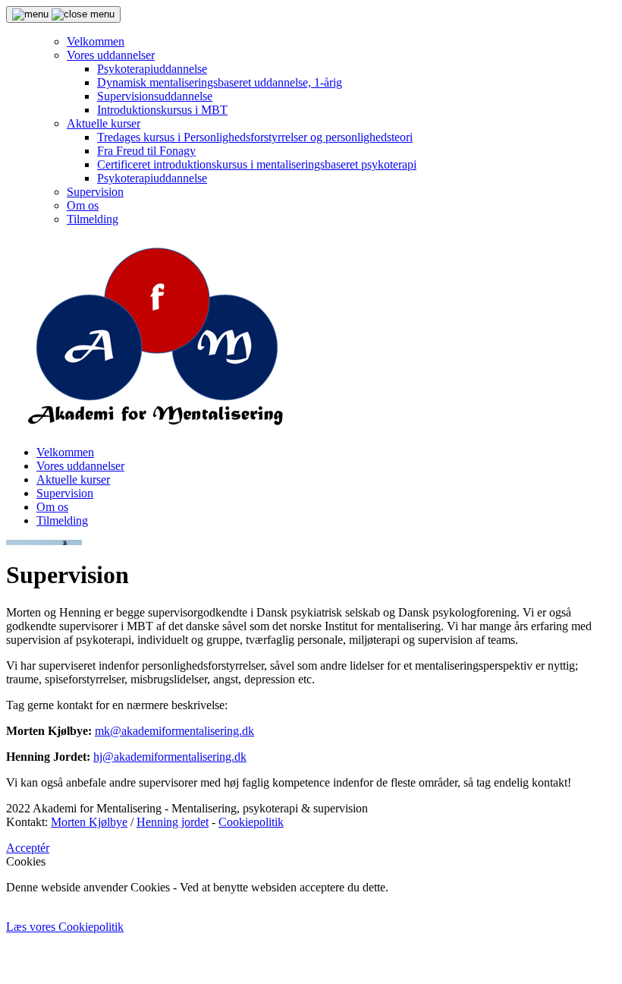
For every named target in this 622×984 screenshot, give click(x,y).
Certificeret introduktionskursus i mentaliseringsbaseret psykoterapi (256, 164)
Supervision (95, 191)
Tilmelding (92, 219)
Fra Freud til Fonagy (146, 150)
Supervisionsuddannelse (154, 96)
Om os (83, 205)
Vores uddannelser (111, 55)
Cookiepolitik (251, 821)
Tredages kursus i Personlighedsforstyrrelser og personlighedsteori (255, 137)
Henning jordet (173, 821)
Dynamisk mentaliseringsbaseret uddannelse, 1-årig (219, 82)
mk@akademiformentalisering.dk (174, 730)
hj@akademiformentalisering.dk (170, 756)
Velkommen (95, 41)
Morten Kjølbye (89, 821)
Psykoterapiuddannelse (152, 68)
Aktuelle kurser (103, 123)
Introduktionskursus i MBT (162, 109)
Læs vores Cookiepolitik (65, 926)
